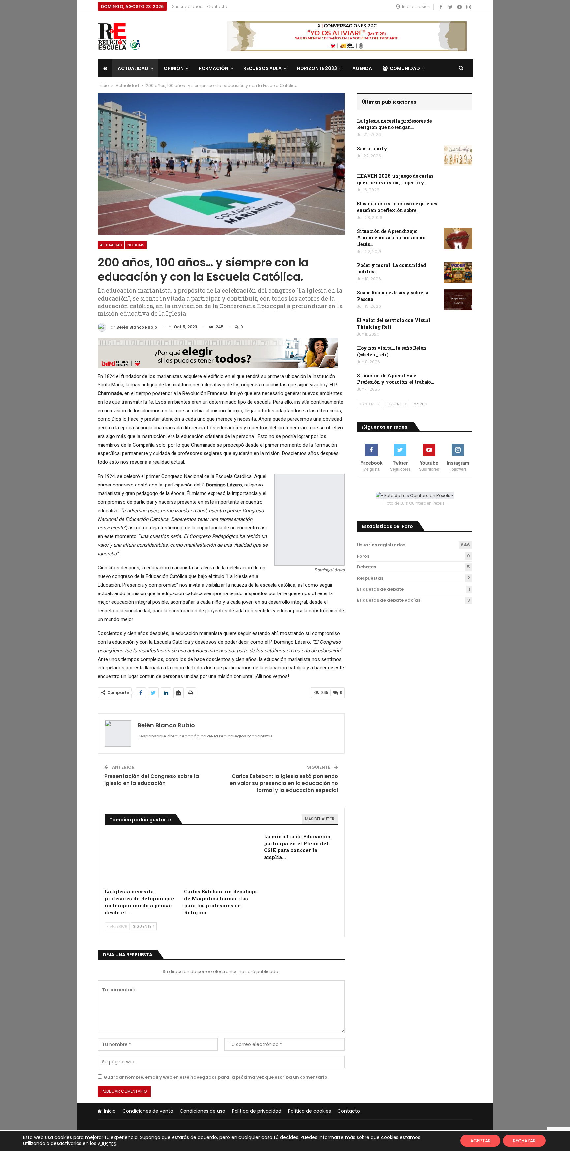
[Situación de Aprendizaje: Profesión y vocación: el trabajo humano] (458, 382)
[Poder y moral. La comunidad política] (458, 272)
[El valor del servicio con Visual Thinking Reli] (458, 327)
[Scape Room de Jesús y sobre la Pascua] (458, 299)
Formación (213, 68)
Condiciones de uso (202, 1111)
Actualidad (133, 68)
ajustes (107, 1144)
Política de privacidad (256, 1111)
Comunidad (405, 68)
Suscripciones (187, 6)
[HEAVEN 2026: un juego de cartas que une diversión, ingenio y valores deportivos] (458, 183)
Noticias (135, 245)
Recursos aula (262, 68)
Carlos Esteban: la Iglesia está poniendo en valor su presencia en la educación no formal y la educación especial (284, 783)
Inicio (110, 1111)
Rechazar (524, 1140)
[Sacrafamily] (458, 155)
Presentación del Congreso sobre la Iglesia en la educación (151, 780)
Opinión (174, 68)
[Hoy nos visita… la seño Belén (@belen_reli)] (458, 355)
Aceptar (480, 1140)
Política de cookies (309, 1111)
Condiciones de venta (147, 1111)
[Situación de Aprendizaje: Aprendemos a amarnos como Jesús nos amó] (458, 238)
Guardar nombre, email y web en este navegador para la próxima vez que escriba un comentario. (216, 1077)
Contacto (217, 6)
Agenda (362, 68)
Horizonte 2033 (317, 68)
